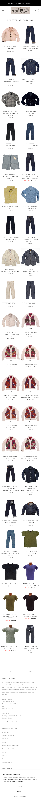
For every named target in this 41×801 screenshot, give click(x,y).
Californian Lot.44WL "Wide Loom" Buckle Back (11, 81)
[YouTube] (16, 721)
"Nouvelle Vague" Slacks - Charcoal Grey (30, 648)
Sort (30, 671)
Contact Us (5, 732)
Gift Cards (5, 739)
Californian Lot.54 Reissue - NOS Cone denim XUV (30, 239)
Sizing (4, 752)
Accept (19, 786)
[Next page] (32, 661)
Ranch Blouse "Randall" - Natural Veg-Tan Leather (10, 334)
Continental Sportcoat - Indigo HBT (30, 271)
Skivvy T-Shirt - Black (10, 583)
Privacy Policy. (18, 781)
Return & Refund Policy (9, 749)
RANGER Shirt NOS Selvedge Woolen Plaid (10, 113)
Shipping (5, 742)
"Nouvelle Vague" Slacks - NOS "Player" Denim (10, 553)
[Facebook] (3, 721)
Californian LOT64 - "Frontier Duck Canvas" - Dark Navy (10, 488)
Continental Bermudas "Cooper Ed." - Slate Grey (10, 176)
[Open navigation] (3, 10)
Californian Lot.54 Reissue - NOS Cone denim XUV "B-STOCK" (30, 176)
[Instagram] (12, 721)
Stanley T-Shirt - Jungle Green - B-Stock (10, 616)
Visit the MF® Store (8, 735)
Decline (19, 791)
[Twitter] (7, 721)
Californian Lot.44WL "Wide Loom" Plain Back (30, 49)
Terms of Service (7, 762)
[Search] (35, 10)
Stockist (4, 755)
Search (4, 759)
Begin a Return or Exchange (10, 745)
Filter (10, 671)
